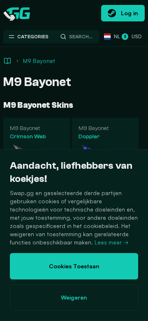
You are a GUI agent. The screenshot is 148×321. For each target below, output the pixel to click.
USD (132, 36)
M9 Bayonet (39, 60)
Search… (80, 37)
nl (115, 36)
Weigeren (74, 297)
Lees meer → (112, 242)
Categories (33, 37)
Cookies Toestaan (74, 266)
